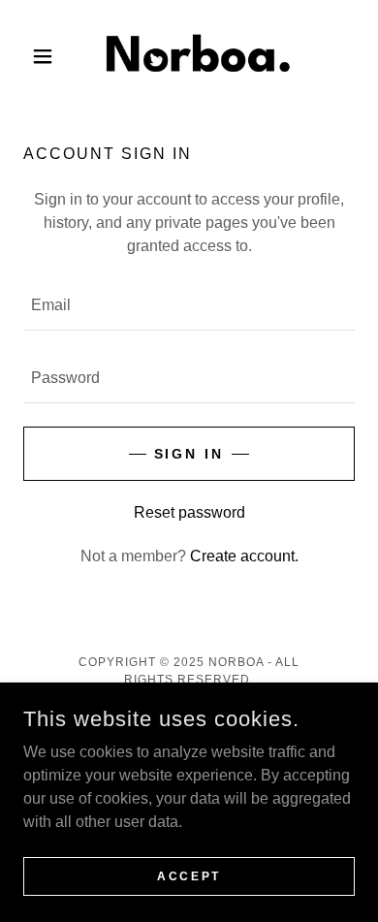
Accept (188, 875)
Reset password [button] (189, 512)
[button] (48, 56)
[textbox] (189, 306)
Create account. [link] (244, 556)
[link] (189, 56)
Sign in (189, 453)
